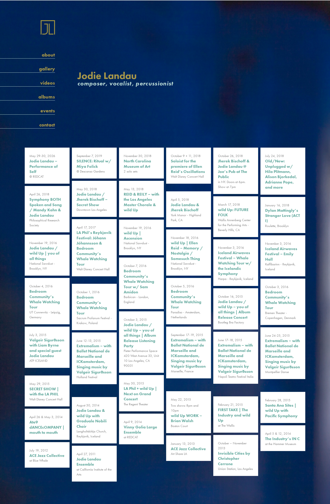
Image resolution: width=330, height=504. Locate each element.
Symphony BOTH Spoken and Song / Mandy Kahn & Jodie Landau (45, 207)
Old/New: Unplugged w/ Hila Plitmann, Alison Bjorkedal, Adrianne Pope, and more (281, 174)
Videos (47, 83)
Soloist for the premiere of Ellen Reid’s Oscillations (188, 166)
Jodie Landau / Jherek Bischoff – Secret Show (92, 199)
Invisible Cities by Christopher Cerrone (234, 458)
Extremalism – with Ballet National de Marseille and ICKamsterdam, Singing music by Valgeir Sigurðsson (188, 353)
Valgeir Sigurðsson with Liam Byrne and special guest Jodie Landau (46, 347)
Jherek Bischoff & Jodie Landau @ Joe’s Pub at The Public (233, 168)
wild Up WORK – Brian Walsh (186, 418)
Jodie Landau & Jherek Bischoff (185, 207)
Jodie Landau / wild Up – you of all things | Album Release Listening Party (140, 335)
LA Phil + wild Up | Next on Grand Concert (140, 393)
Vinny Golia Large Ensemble (140, 429)
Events (47, 110)
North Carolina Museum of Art (137, 163)
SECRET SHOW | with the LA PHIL (44, 391)
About (48, 55)
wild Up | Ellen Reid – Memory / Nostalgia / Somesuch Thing (187, 250)
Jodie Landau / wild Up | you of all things (44, 253)
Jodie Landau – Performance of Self (43, 166)
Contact (47, 125)
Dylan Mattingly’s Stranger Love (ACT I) (282, 215)
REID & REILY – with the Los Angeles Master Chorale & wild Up (141, 202)
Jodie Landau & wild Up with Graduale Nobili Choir (92, 418)
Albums (46, 97)
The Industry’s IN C (282, 438)
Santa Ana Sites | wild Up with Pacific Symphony (281, 410)
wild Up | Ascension (133, 235)
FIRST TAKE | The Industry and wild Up (234, 415)
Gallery (47, 68)
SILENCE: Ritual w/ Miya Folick (94, 163)
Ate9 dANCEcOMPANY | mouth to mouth (46, 427)
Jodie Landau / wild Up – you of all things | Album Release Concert (234, 309)
